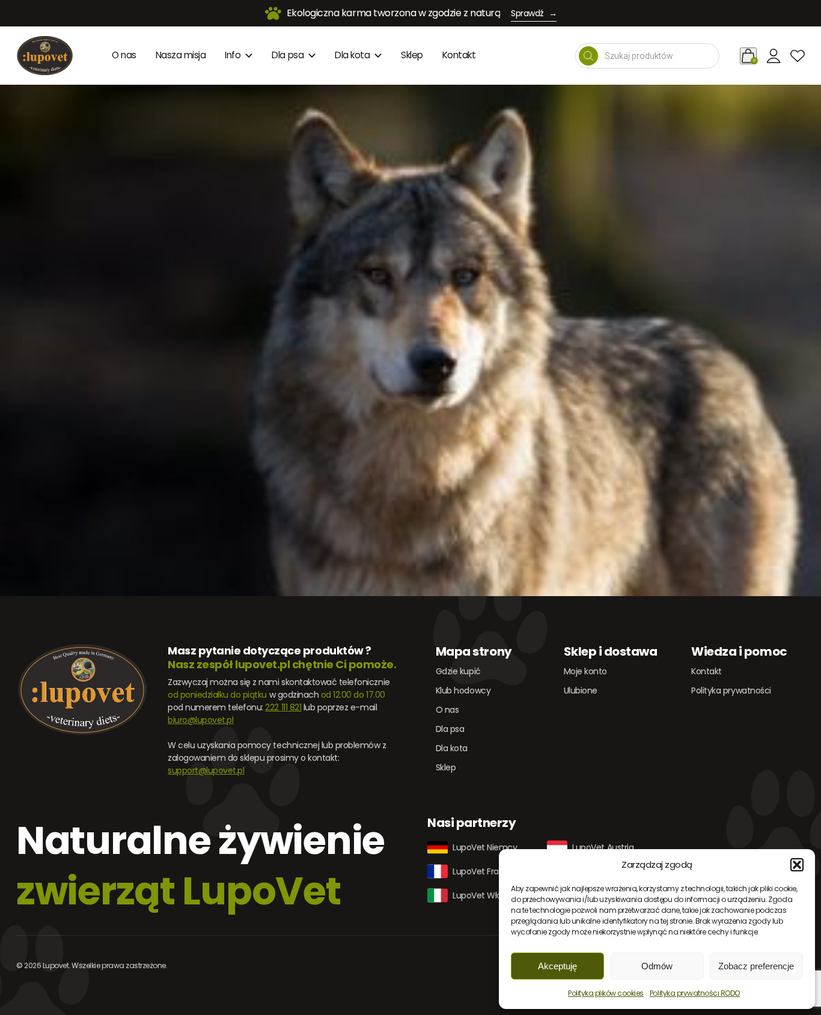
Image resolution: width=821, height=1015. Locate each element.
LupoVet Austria (602, 847)
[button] (797, 865)
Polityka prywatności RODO (695, 993)
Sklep (412, 55)
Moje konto (585, 671)
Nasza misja (181, 55)
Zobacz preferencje (756, 966)
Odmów (657, 966)
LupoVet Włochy (484, 895)
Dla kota (352, 55)
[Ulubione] (797, 56)
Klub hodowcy (463, 690)
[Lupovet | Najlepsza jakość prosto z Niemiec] (44, 55)
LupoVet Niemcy (485, 847)
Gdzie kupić (458, 671)
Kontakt (459, 55)
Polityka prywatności (731, 690)
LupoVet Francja (484, 871)
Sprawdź (534, 13)
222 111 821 (283, 707)
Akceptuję (557, 966)
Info (232, 55)
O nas (124, 55)
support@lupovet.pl (206, 770)
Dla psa (288, 55)
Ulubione (580, 690)
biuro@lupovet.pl (200, 720)
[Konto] (773, 56)
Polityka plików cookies (606, 993)
